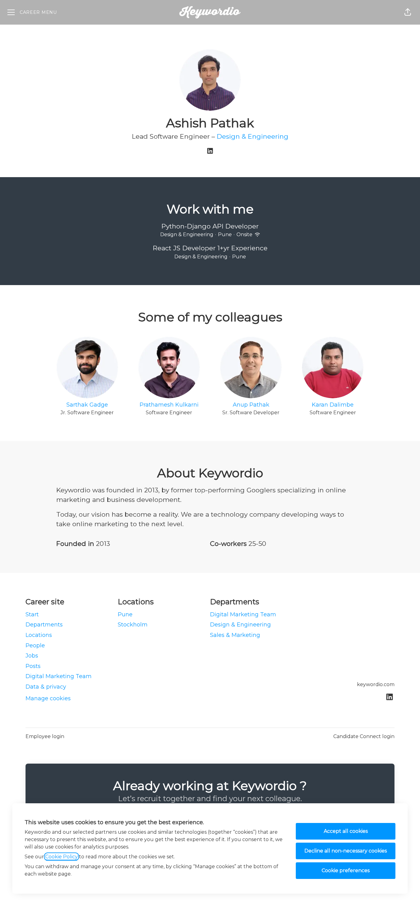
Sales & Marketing (235, 635)
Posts (33, 666)
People (35, 645)
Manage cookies (48, 698)
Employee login (45, 736)
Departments (44, 624)
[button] (407, 12)
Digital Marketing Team (59, 676)
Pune (125, 614)
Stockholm (133, 624)
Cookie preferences (346, 870)
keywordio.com (375, 684)
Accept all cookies (346, 831)
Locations (39, 635)
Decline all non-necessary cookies (345, 851)
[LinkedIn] (210, 151)
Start (32, 614)
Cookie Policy (61, 857)
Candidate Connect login (363, 736)
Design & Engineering (252, 136)
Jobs (32, 655)
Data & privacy (46, 686)
